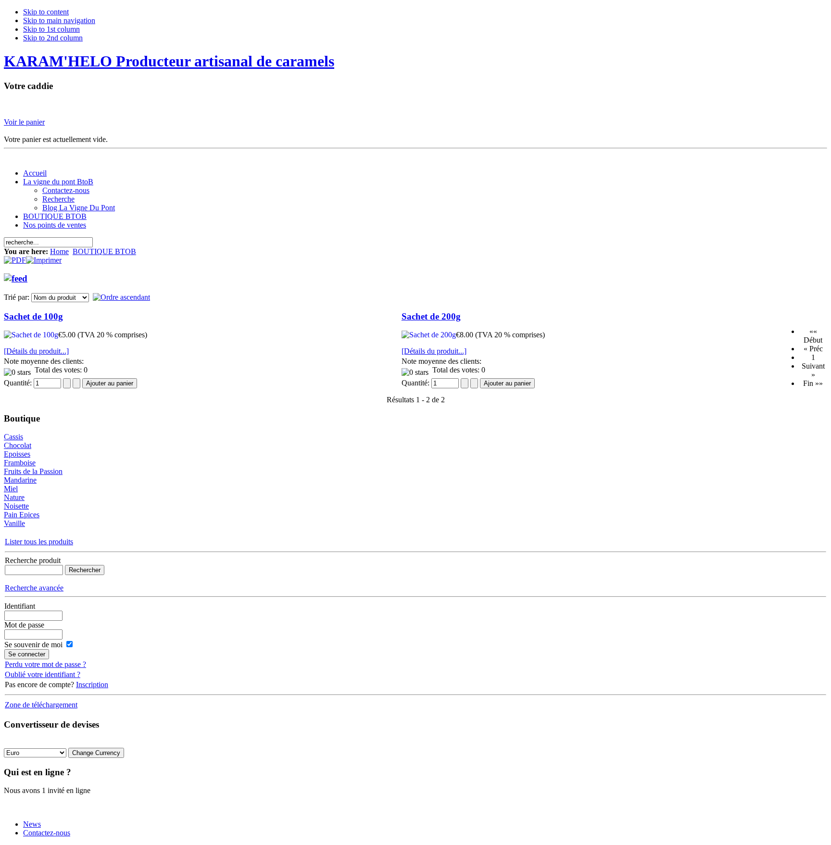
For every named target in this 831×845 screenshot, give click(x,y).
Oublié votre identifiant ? (42, 674)
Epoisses (17, 454)
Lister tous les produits (39, 542)
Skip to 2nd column (53, 38)
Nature (14, 497)
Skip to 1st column (51, 29)
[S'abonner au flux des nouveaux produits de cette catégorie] (15, 275)
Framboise (20, 463)
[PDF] (15, 258)
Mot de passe (24, 625)
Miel (11, 489)
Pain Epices (21, 515)
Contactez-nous (46, 833)
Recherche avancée (34, 588)
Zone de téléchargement (41, 705)
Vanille (14, 523)
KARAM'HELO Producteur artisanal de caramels (169, 61)
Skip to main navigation (59, 20)
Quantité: (19, 383)
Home (59, 251)
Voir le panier (24, 122)
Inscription (92, 684)
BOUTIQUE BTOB (104, 251)
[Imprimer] (44, 258)
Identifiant (19, 606)
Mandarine (20, 480)
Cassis (13, 437)
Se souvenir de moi (33, 644)
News (32, 824)
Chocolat (17, 445)
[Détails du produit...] (36, 351)
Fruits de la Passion (33, 471)
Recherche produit (33, 560)
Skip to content (46, 12)
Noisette (16, 506)
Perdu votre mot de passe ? (45, 664)
